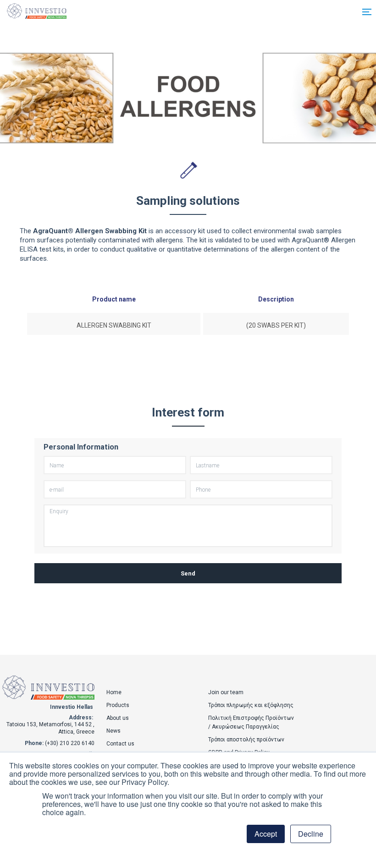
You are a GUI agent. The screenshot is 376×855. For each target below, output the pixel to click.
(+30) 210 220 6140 (69, 743)
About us (117, 718)
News (113, 731)
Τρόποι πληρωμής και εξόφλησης (250, 705)
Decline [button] (310, 833)
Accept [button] (265, 833)
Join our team (225, 692)
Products (117, 705)
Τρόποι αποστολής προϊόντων (246, 739)
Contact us (120, 743)
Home (114, 692)
